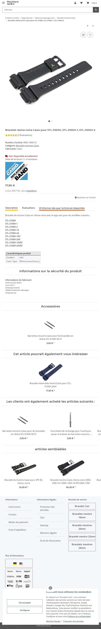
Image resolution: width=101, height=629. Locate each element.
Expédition (31, 190)
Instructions (15, 506)
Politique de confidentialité (79, 616)
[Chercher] (96, 10)
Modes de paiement (18, 522)
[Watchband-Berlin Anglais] (21, 563)
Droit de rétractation (50, 540)
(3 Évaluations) (25, 135)
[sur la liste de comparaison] (83, 35)
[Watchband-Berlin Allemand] (15, 563)
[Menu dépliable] (3, 1)
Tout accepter (25, 603)
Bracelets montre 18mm (82, 515)
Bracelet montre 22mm (82, 536)
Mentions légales (53, 621)
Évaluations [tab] (28, 208)
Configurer (25, 610)
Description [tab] (11, 208)
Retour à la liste (13, 18)
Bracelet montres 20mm (82, 527)
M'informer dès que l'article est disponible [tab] (62, 208)
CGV (42, 517)
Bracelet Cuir (82, 506)
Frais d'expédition (17, 529)
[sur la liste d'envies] (90, 35)
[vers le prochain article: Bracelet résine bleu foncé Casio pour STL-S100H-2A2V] (93, 26)
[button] (75, 2)
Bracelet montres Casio (27, 145)
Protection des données (73, 621)
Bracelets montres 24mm (82, 546)
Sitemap (44, 525)
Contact (12, 514)
